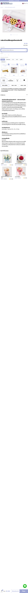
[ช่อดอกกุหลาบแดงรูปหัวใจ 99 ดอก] (20, 159)
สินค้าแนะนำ (3, 61)
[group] (14, 21)
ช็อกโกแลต (8, 59)
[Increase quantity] (8, 55)
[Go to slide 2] (13, 35)
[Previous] (2, 70)
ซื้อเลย (23, 591)
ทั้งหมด (2, 59)
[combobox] (24, 3)
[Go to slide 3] (15, 35)
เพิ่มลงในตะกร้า (15, 591)
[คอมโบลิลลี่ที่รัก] (20, 173)
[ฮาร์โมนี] (7, 159)
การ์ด (17, 59)
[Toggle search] (27, 3)
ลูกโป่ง (21, 59)
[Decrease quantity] (2, 55)
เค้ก (13, 59)
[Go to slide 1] (11, 35)
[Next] (26, 70)
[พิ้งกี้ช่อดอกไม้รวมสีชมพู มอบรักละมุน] (7, 173)
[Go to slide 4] (17, 35)
